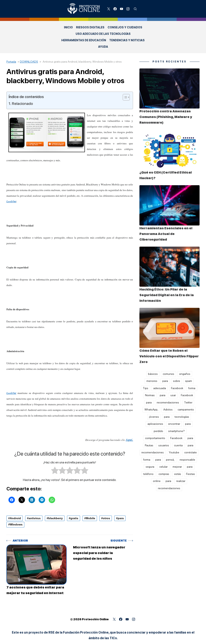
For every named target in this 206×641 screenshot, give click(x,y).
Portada (11, 61)
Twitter (188, 402)
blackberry (55, 518)
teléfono (148, 474)
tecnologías (182, 416)
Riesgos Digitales (90, 27)
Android (15, 518)
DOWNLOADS (29, 61)
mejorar (177, 466)
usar (173, 395)
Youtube (174, 452)
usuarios (163, 445)
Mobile (90, 518)
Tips (145, 388)
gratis (74, 518)
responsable (187, 459)
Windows (16, 524)
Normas (150, 395)
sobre (176, 381)
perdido (158, 431)
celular (163, 466)
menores (151, 381)
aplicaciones (155, 423)
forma (191, 388)
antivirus (35, 518)
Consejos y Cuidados (125, 27)
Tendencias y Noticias (127, 40)
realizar (180, 481)
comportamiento (155, 438)
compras (164, 474)
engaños (184, 373)
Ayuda (103, 46)
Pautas (149, 445)
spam (188, 381)
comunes (168, 373)
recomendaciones (168, 402)
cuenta (178, 445)
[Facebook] (115, 8)
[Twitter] (108, 8)
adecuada (159, 388)
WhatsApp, (151, 409)
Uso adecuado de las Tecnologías (103, 33)
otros (106, 518)
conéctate (190, 452)
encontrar (174, 423)
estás (177, 474)
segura (150, 466)
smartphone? (176, 431)
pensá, (170, 459)
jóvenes (154, 416)
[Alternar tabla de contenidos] (124, 97)
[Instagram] (128, 8)
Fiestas (190, 474)
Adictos (168, 409)
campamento (186, 409)
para (121, 518)
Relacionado (22, 103)
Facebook (177, 388)
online (157, 481)
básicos (153, 373)
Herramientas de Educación (83, 40)
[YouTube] (121, 8)
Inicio (68, 27)
